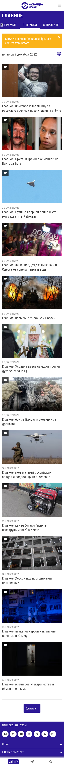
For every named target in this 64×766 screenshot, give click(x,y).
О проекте (51, 25)
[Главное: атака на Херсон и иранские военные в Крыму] (32, 606)
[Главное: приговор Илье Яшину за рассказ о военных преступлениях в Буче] (32, 80)
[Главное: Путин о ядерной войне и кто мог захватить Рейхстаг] (32, 186)
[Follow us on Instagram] (29, 734)
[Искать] (51, 761)
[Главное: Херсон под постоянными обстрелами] (32, 553)
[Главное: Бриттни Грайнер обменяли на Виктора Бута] (32, 133)
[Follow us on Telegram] (37, 734)
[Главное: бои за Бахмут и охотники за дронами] (32, 394)
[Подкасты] (52, 734)
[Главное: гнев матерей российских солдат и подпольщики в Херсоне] (32, 447)
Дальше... (32, 708)
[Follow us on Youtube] (21, 734)
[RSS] (44, 734)
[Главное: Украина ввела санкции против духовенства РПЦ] (32, 341)
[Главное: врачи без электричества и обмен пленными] (32, 659)
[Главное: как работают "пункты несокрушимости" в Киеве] (32, 500)
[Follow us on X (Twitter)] (13, 734)
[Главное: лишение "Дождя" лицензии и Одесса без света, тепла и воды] (32, 239)
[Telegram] (32, 761)
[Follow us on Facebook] (5, 734)
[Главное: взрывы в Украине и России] (32, 292)
